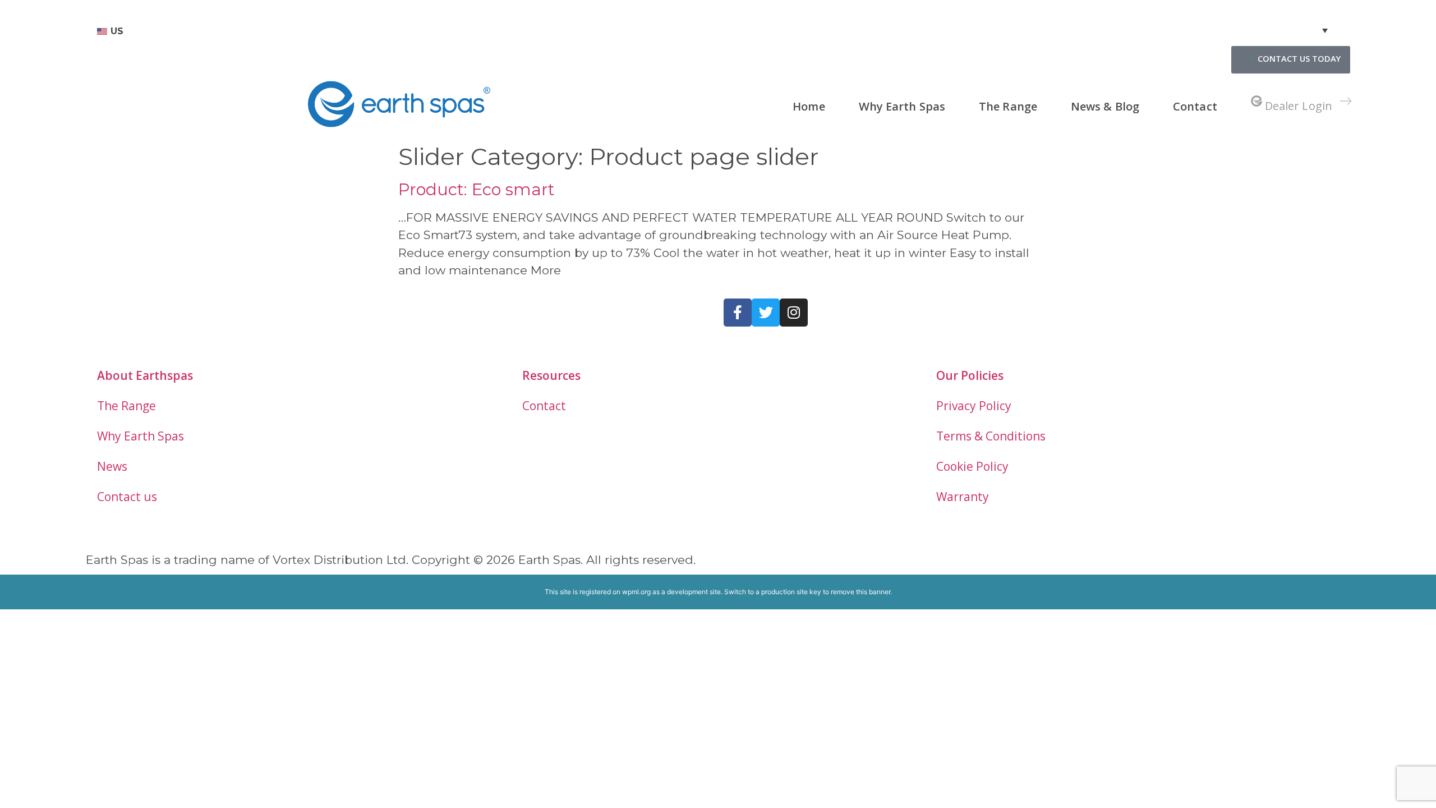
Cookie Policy (972, 466)
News (112, 466)
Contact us (127, 496)
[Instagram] (794, 313)
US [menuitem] (117, 31)
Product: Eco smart (476, 189)
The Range (1008, 106)
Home (809, 106)
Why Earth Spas (902, 106)
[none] (712, 31)
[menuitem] (712, 31)
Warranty (962, 496)
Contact (1195, 106)
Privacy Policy (973, 406)
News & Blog (1105, 106)
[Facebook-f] (738, 313)
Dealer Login (1298, 105)
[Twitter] (766, 313)
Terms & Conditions (991, 436)
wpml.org (636, 591)
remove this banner (860, 591)
